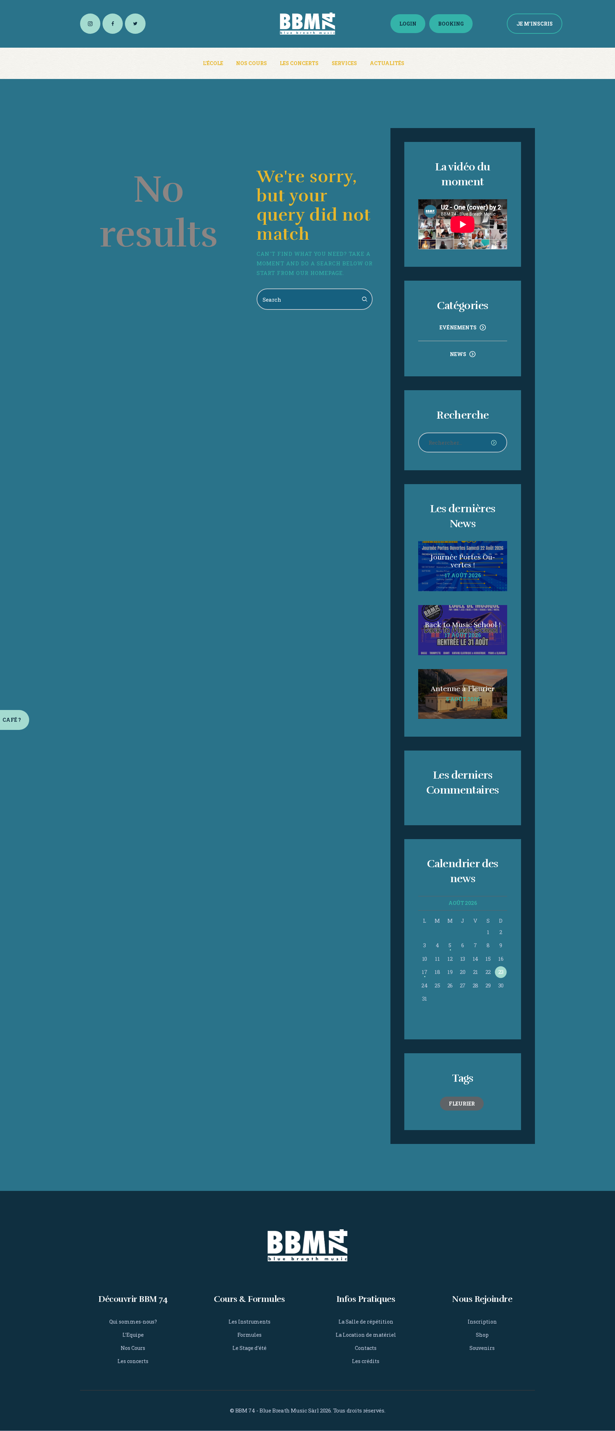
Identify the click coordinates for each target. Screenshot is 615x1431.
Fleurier (462, 1103)
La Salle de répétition (365, 1321)
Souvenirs (482, 1348)
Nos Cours (133, 1348)
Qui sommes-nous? (133, 1321)
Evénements (458, 327)
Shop (482, 1334)
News (458, 354)
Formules (249, 1334)
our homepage (319, 272)
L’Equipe (133, 1334)
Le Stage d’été (249, 1348)
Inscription (482, 1321)
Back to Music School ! (463, 625)
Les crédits (365, 1361)
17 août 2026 (463, 575)
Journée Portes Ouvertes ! (463, 561)
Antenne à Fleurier (463, 689)
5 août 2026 (463, 699)
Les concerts (132, 1361)
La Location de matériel (366, 1334)
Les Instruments (249, 1321)
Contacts (366, 1348)
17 (424, 971)
